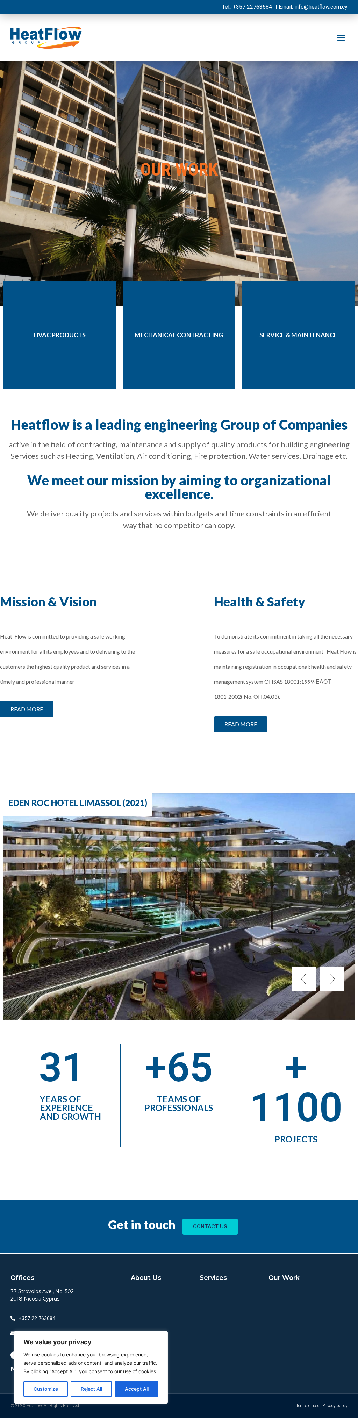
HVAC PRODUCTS (60, 335)
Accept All (137, 1389)
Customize (46, 1389)
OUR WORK (179, 169)
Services (213, 1278)
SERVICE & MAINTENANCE (298, 335)
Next (332, 979)
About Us (146, 1278)
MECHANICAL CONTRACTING (179, 335)
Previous (304, 979)
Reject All (91, 1389)
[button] (341, 37)
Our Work (284, 1278)
